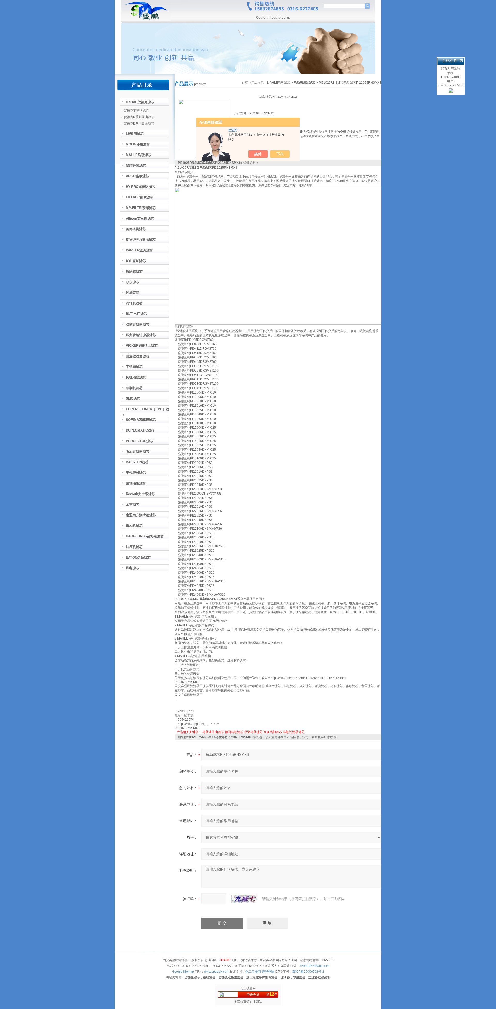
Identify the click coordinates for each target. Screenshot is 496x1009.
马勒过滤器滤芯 (294, 732)
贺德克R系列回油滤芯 (139, 117)
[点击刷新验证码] (244, 899)
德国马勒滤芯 (234, 732)
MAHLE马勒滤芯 (278, 82)
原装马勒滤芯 (253, 732)
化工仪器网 (248, 988)
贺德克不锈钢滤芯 (136, 110)
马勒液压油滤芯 (213, 732)
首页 (245, 82)
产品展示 (257, 82)
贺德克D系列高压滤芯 (139, 123)
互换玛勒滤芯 (273, 732)
